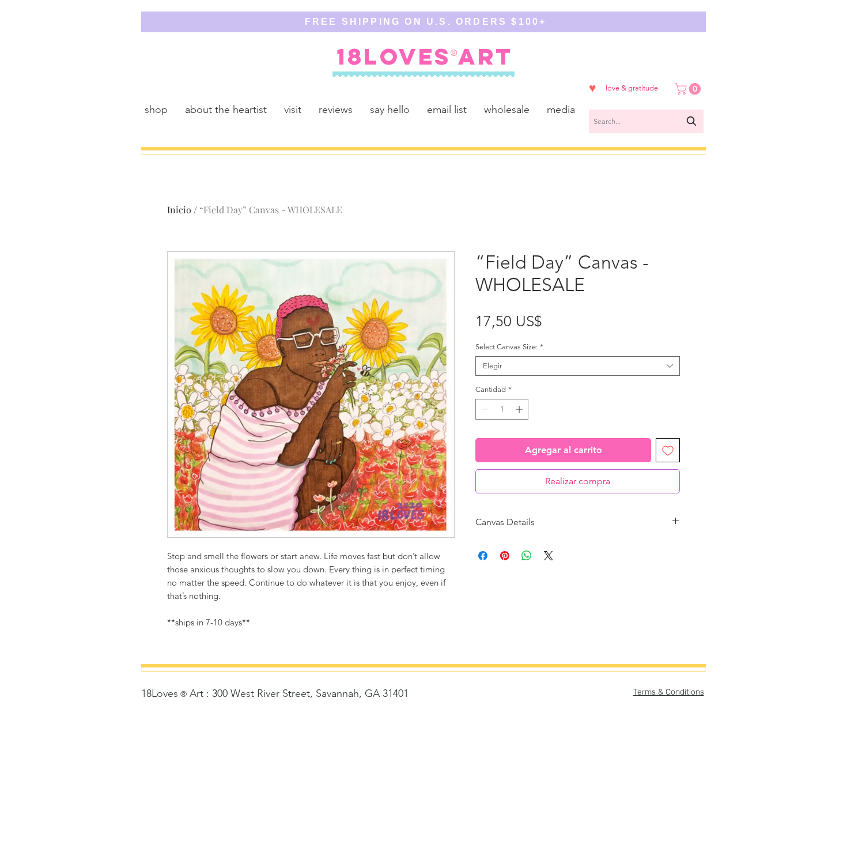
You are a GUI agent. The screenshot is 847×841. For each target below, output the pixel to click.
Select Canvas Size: (509, 346)
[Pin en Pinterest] (505, 556)
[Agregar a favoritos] (668, 450)
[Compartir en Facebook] (483, 556)
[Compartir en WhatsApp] (527, 556)
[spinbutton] (502, 409)
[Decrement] (484, 409)
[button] (689, 89)
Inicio (179, 209)
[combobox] (646, 121)
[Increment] (520, 409)
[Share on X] (548, 556)
